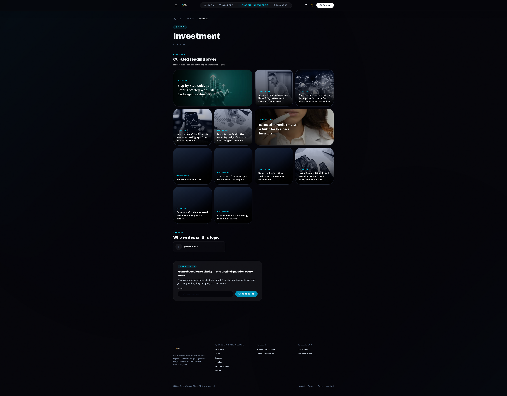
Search (218, 371)
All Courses (303, 350)
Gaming (218, 362)
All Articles (219, 350)
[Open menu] (176, 5)
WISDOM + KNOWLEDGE (255, 5)
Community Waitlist (265, 354)
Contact (327, 5)
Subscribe (248, 294)
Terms (320, 386)
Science (218, 358)
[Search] (306, 5)
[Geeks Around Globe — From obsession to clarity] (184, 5)
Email (180, 288)
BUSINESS (281, 5)
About (302, 386)
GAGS (210, 5)
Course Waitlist (305, 354)
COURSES (227, 5)
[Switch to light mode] (312, 5)
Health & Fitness (222, 366)
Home (217, 354)
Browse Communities (266, 350)
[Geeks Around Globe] (177, 348)
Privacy (311, 386)
